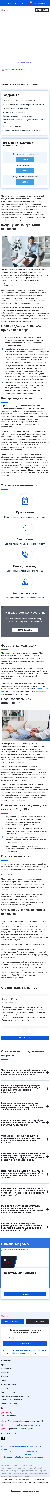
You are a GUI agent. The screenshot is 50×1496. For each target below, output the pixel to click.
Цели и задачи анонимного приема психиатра (23, 104)
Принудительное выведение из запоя (16, 1396)
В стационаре (6, 1388)
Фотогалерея (6, 1368)
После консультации (11, 126)
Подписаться (25, 1343)
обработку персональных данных (22, 1353)
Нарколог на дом (8, 1392)
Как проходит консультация (15, 108)
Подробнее (25, 1294)
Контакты (6, 1361)
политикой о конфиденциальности (30, 1351)
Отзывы (4, 1376)
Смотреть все (25, 1038)
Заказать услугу (25, 63)
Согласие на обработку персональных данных (23, 1457)
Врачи (3, 1365)
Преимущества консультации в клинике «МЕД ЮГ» (23, 121)
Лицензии (5, 1372)
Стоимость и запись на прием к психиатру (22, 130)
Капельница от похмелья (11, 1400)
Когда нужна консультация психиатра (19, 101)
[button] (21, 1031)
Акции (3, 1380)
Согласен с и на (26, 1352)
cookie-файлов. (32, 1485)
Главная (4, 84)
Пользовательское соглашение (23, 1452)
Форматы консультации (13, 112)
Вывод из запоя (8, 1384)
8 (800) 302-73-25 (17, 3)
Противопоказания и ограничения (17, 116)
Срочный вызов (41, 10)
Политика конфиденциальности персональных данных (21, 1448)
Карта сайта (23, 1454)
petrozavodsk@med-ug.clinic (28, 1425)
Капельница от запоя (10, 1404)
